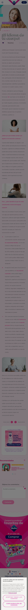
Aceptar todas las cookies (14, 598)
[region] (14, 593)
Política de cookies (12, 592)
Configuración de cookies (14, 604)
